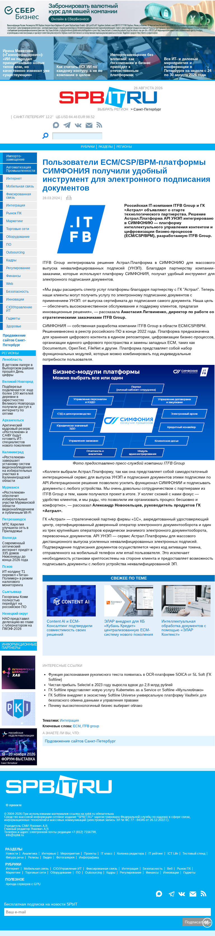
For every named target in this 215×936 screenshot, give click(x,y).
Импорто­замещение (15, 157)
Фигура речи (15, 857)
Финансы (13, 276)
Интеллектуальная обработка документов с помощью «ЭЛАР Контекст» (184, 627)
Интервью (49, 853)
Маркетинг (14, 221)
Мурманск (10, 487)
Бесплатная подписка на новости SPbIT (41, 904)
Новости (12, 853)
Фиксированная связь (18, 196)
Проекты (90, 853)
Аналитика (29, 853)
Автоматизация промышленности (20, 169)
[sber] (107, 18)
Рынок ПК (14, 213)
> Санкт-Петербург (146, 109)
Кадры (11, 260)
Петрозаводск (14, 519)
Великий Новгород (17, 382)
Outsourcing (15, 252)
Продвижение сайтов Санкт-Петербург (14, 340)
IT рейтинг (155, 853)
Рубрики (88, 146)
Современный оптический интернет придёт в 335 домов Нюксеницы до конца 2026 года (17, 551)
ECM (77, 726)
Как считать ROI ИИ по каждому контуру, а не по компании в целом (79, 71)
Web (9, 283)
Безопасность (17, 291)
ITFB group (90, 726)
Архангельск (13, 420)
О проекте (14, 805)
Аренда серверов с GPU (23, 884)
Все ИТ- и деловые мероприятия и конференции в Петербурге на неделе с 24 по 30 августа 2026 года (187, 67)
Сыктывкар (11, 592)
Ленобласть (12, 360)
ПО (8, 244)
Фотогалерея (65, 857)
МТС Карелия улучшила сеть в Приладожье (15, 527)
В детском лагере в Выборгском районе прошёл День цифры (18, 370)
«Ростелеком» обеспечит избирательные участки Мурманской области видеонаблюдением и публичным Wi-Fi (18, 503)
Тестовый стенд (194, 853)
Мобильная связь (20, 186)
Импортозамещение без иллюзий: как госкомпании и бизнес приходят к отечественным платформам (131, 65)
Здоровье (13, 326)
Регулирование (18, 268)
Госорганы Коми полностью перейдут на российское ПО (15, 602)
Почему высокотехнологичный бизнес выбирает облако (95, 705)
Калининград (13, 452)
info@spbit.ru (15, 835)
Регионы (124, 146)
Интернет (14, 178)
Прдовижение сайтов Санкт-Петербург (80, 741)
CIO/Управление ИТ (19, 309)
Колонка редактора (130, 853)
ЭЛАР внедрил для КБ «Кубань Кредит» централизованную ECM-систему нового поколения (128, 627)
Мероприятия (70, 853)
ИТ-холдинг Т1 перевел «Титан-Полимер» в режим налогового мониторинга (17, 578)
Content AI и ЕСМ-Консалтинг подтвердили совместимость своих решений (69, 627)
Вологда (9, 538)
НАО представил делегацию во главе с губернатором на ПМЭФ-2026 (18, 624)
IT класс (107, 853)
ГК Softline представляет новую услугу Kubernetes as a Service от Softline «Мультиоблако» (126, 690)
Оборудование (18, 236)
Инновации (15, 299)
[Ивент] (18, 672)
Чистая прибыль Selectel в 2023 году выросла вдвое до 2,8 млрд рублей (110, 685)
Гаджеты (13, 318)
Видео (47, 857)
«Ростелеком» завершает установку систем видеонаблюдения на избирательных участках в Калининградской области (17, 469)
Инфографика (89, 857)
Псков (7, 567)
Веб (169, 868)
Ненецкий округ (15, 614)
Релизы (33, 857)
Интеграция (15, 205)
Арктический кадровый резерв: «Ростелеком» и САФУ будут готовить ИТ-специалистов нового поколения (16, 435)
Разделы (106, 146)
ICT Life (172, 853)
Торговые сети (17, 229)
